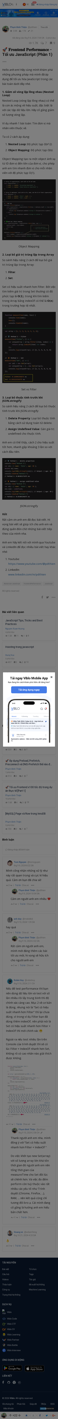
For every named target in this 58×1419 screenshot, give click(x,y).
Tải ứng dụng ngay (29, 689)
